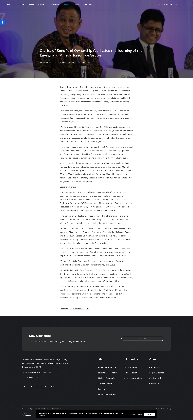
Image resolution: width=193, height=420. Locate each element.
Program (31, 4)
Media (66, 4)
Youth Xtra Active (165, 4)
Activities (41, 4)
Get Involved (87, 4)
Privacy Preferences (136, 414)
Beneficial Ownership (77, 308)
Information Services (133, 378)
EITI (88, 308)
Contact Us (154, 383)
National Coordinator (107, 372)
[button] (2, 22)
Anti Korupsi (64, 308)
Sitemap (168, 409)
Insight (76, 4)
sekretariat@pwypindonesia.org (38, 372)
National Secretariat (106, 378)
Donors (101, 389)
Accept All (149, 414)
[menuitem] (22, 4)
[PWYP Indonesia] (9, 4)
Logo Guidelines (156, 372)
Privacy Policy (160, 409)
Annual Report (130, 372)
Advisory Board (105, 383)
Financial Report (131, 367)
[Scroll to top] (189, 411)
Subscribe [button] (143, 338)
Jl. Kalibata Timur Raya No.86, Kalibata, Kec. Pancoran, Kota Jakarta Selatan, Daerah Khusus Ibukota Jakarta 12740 (45, 363)
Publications (54, 4)
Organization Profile (107, 367)
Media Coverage (68, 62)
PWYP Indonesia (84, 62)
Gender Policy (155, 367)
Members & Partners (107, 394)
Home (22, 4)
